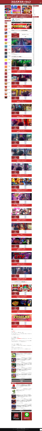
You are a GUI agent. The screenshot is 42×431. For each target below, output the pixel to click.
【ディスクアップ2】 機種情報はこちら (21, 264)
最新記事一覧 (21, 410)
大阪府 (33, 44)
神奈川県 (34, 31)
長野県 (33, 33)
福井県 (33, 37)
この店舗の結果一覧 (21, 379)
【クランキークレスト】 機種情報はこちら (21, 311)
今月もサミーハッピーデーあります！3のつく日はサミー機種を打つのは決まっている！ (23, 390)
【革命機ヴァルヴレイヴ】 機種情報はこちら (21, 71)
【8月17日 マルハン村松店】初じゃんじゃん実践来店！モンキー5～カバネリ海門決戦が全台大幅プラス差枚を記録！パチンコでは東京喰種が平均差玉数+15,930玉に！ (24, 385)
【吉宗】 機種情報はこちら (21, 235)
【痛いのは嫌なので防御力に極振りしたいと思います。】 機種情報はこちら (22, 205)
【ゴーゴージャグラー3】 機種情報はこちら (21, 326)
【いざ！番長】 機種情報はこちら (21, 116)
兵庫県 (33, 45)
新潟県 (33, 34)
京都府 (33, 43)
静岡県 (33, 38)
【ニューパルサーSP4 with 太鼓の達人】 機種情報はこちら (21, 296)
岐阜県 (33, 40)
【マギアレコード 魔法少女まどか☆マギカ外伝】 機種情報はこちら (21, 175)
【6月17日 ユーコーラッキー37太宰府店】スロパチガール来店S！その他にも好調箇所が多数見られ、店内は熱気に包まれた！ (24, 375)
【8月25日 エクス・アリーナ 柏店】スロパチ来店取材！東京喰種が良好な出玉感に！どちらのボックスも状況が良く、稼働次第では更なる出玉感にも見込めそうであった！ (24, 396)
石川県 (33, 36)
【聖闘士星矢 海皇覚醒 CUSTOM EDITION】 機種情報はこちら (21, 190)
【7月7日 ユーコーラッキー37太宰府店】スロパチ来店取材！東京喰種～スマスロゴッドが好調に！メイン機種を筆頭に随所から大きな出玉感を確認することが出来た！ (24, 359)
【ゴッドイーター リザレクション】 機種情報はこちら (22, 160)
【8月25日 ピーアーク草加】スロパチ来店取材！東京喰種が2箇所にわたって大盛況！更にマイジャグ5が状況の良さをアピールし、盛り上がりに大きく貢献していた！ (24, 401)
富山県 (33, 35)
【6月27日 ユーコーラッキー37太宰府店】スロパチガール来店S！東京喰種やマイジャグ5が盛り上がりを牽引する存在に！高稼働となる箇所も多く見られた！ (24, 369)
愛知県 (33, 39)
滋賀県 (33, 42)
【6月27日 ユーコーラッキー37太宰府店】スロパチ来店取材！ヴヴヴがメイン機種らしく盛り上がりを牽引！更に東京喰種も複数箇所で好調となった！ (24, 364)
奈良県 (33, 46)
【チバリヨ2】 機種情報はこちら (21, 101)
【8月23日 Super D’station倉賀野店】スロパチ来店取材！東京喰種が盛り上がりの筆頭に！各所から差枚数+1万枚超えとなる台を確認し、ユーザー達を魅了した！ (24, 406)
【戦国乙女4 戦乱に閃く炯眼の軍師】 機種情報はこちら (21, 279)
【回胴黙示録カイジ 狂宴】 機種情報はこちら (21, 249)
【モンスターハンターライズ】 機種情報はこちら (21, 146)
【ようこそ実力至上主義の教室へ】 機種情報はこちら (21, 220)
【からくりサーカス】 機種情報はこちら (21, 131)
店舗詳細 (21, 22)
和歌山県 (34, 47)
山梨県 (33, 32)
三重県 (33, 41)
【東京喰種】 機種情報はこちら (21, 86)
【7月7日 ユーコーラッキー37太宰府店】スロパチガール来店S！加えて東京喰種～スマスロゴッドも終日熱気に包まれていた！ (23, 354)
